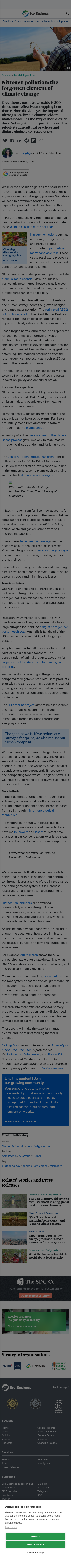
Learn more (11, 1527)
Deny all (35, 1536)
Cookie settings (35, 1552)
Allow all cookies (35, 1544)
